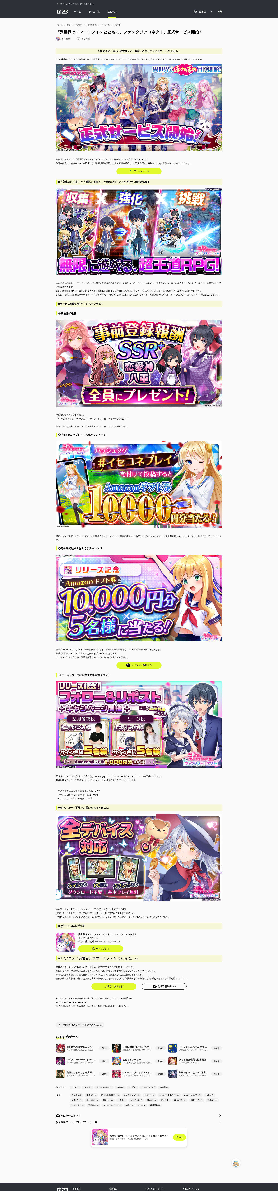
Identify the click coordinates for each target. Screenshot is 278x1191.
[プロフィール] (220, 12)
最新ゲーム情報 (74, 24)
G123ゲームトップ (191, 1189)
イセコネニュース (95, 24)
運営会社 (76, 1189)
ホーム (77, 11)
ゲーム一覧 (94, 11)
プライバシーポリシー (155, 1189)
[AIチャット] (236, 1162)
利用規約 (113, 1189)
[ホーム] (62, 12)
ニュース (111, 11)
